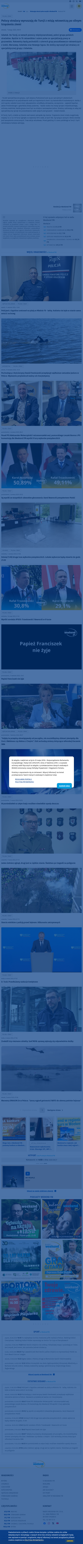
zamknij (70, 1541)
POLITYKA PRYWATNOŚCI (24, 782)
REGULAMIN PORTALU (23, 779)
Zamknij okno (64, 786)
